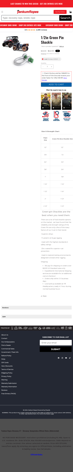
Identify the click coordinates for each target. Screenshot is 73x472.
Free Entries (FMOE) (8, 393)
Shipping (43, 53)
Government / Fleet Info (10, 352)
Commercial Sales (7, 349)
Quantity (43, 63)
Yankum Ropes (32, 410)
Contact (4, 338)
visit (52, 414)
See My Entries (60, 12)
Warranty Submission (9, 383)
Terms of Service (7, 369)
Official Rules (36, 454)
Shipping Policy (6, 373)
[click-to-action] (28, 12)
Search (65, 18)
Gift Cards (5, 362)
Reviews (4, 390)
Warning (4, 380)
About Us (4, 335)
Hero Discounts (7, 366)
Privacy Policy (6, 376)
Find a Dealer (6, 345)
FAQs (3, 359)
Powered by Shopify (44, 410)
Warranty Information (9, 387)
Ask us (61, 46)
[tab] (36, 307)
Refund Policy (6, 356)
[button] (2, 12)
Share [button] (45, 296)
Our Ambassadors (8, 342)
